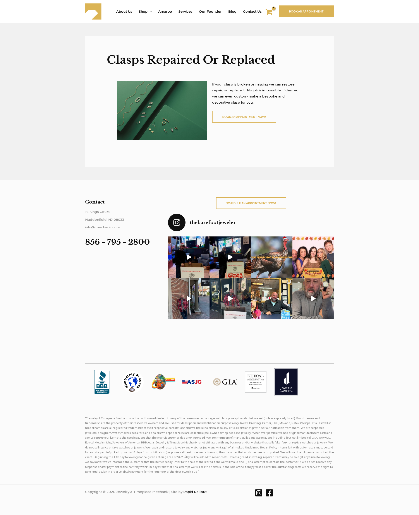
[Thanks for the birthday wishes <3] (189, 298)
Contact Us (252, 11)
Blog (232, 11)
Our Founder (210, 11)
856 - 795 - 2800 (117, 242)
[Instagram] (259, 493)
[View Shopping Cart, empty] (271, 12)
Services (185, 11)
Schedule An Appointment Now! (251, 203)
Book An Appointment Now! (244, 116)
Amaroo (165, 11)
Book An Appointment (306, 11)
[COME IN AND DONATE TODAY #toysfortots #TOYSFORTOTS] (230, 298)
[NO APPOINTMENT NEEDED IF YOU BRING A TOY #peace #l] (189, 257)
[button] (150, 11)
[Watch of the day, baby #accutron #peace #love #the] (313, 298)
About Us (124, 11)
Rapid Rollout (195, 492)
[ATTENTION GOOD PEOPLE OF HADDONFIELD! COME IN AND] (230, 257)
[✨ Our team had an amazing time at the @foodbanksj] (313, 257)
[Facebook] (269, 493)
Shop (143, 11)
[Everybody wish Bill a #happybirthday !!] (271, 298)
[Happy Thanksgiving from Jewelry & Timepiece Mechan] (271, 257)
